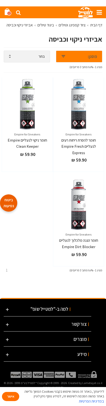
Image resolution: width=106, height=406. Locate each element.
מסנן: (92, 56)
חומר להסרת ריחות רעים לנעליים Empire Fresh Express (78, 146)
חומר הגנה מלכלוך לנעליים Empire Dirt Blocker (78, 243)
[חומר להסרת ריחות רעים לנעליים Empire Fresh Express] (78, 104)
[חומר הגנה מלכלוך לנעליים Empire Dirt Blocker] (78, 205)
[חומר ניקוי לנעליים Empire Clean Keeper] (27, 104)
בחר (41, 56)
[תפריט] (97, 12)
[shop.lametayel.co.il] (85, 12)
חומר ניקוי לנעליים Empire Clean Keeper (27, 143)
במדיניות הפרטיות (91, 401)
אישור (10, 396)
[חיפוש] (18, 12)
